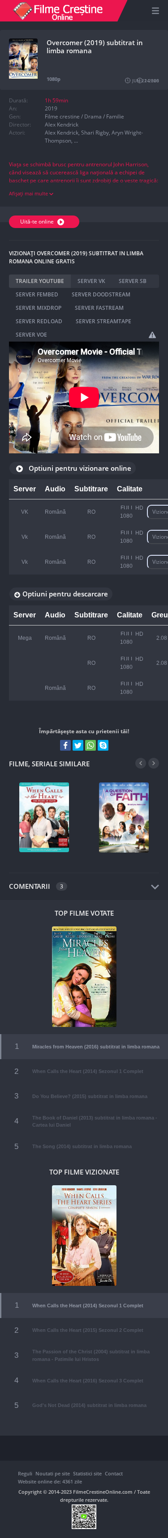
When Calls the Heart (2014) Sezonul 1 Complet (87, 1071)
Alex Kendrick (61, 124)
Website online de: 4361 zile (50, 1481)
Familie (115, 116)
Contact (114, 1473)
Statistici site (87, 1473)
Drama (93, 116)
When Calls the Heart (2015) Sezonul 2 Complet (87, 1330)
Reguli (25, 1473)
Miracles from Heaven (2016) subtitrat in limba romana (95, 1046)
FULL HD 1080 (131, 512)
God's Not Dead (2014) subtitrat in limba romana (89, 1405)
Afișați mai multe (29, 193)
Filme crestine (62, 116)
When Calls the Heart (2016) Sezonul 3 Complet (87, 1380)
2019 (51, 108)
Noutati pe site (52, 1473)
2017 (62, 823)
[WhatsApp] (90, 745)
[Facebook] (65, 745)
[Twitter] (78, 745)
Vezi (37, 837)
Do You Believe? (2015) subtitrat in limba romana (89, 1096)
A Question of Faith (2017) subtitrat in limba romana (123, 814)
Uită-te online (37, 221)
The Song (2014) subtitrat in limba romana (82, 1146)
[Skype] (103, 745)
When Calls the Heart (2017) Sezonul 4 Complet (44, 814)
